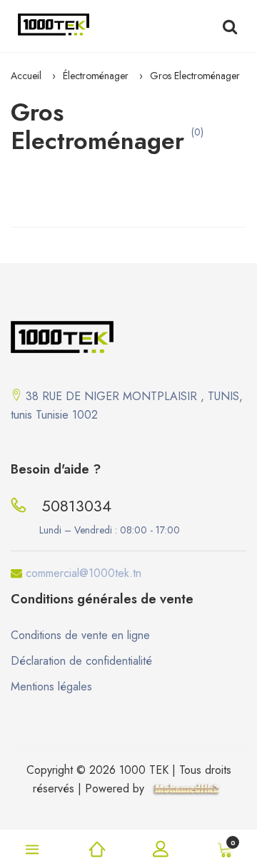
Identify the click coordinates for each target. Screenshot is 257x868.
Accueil (26, 75)
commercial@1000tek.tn (83, 573)
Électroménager (95, 75)
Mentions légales (51, 686)
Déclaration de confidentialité (81, 661)
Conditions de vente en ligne (80, 635)
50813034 (76, 505)
